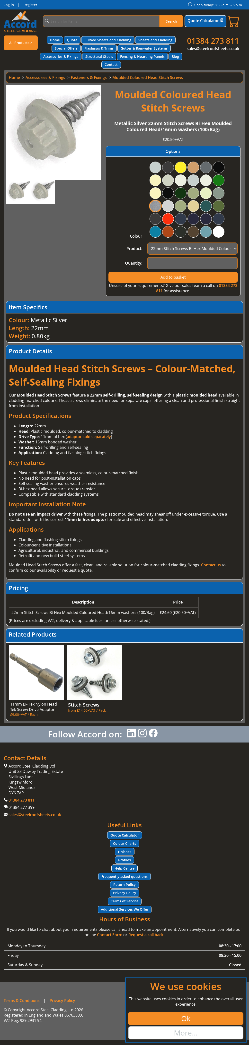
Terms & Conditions (22, 1000)
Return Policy (124, 884)
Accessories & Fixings (60, 56)
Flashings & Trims (99, 48)
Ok (186, 1018)
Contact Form (109, 934)
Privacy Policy (124, 892)
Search (171, 21)
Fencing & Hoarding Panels (142, 56)
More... (186, 1033)
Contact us (211, 565)
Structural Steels (99, 56)
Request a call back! (146, 934)
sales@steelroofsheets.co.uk (213, 48)
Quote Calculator (203, 20)
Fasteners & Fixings (89, 77)
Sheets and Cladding (155, 40)
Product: (134, 248)
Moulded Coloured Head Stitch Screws (147, 77)
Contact (111, 64)
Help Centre (124, 868)
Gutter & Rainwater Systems (144, 48)
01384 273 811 (213, 40)
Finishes (124, 851)
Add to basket (173, 277)
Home (55, 40)
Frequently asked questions (124, 876)
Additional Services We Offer (124, 909)
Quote (72, 40)
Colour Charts (124, 843)
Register (30, 4)
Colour (136, 236)
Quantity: (133, 263)
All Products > (20, 42)
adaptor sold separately (89, 436)
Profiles (124, 860)
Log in (9, 4)
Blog (175, 56)
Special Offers (66, 48)
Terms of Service (124, 901)
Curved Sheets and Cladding (107, 40)
